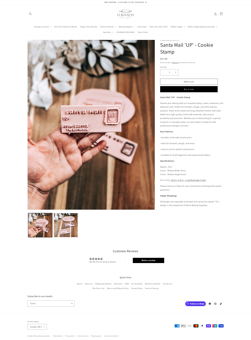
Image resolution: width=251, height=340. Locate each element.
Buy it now (189, 89)
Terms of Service (152, 288)
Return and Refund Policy (118, 288)
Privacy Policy (136, 288)
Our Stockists (137, 284)
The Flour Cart (98, 288)
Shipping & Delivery (103, 284)
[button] (30, 14)
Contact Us (167, 284)
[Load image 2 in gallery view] (66, 225)
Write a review (148, 260)
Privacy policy (70, 336)
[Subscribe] (71, 303)
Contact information (111, 336)
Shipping (175, 62)
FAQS (127, 284)
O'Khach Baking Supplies (41, 336)
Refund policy (58, 336)
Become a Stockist (152, 284)
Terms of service (82, 336)
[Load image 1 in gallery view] (40, 225)
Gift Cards (118, 284)
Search (80, 284)
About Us (89, 284)
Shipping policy (96, 336)
